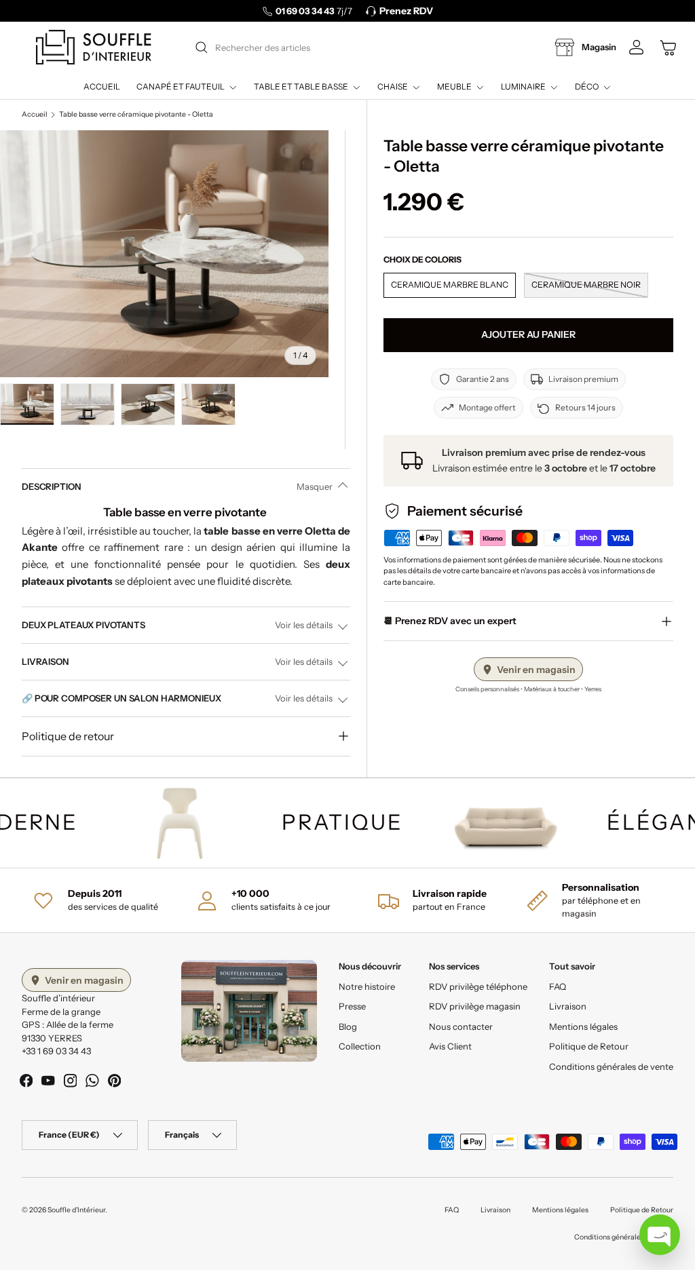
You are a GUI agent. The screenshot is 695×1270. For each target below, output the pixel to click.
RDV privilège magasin (475, 1006)
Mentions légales (583, 1026)
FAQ (557, 986)
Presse (352, 1006)
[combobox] (346, 47)
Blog (348, 1026)
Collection (360, 1046)
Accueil (101, 86)
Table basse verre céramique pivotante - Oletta (136, 115)
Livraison (567, 1006)
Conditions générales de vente (611, 1066)
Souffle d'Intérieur (76, 1210)
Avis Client (450, 1046)
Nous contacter (461, 1026)
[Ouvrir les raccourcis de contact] (659, 1234)
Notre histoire (367, 986)
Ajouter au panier (528, 334)
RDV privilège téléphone (478, 986)
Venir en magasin (536, 669)
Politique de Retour (588, 1046)
